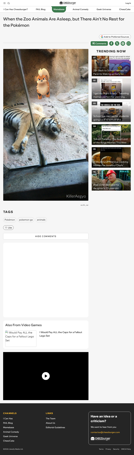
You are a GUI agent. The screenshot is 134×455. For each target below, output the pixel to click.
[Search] (8, 3)
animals (41, 219)
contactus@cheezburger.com (105, 432)
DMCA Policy (126, 449)
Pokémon (10, 219)
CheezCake (8, 440)
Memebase (8, 427)
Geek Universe (10, 436)
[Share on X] (117, 43)
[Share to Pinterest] (123, 43)
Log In (128, 3)
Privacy (108, 449)
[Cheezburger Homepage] (67, 3)
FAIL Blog (8, 423)
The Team (50, 418)
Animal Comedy (11, 432)
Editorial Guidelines (55, 427)
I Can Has (8, 418)
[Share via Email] (128, 43)
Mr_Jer (85, 205)
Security (116, 449)
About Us (50, 423)
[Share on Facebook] (111, 43)
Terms (101, 449)
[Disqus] (45, 281)
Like (10, 227)
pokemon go (26, 219)
